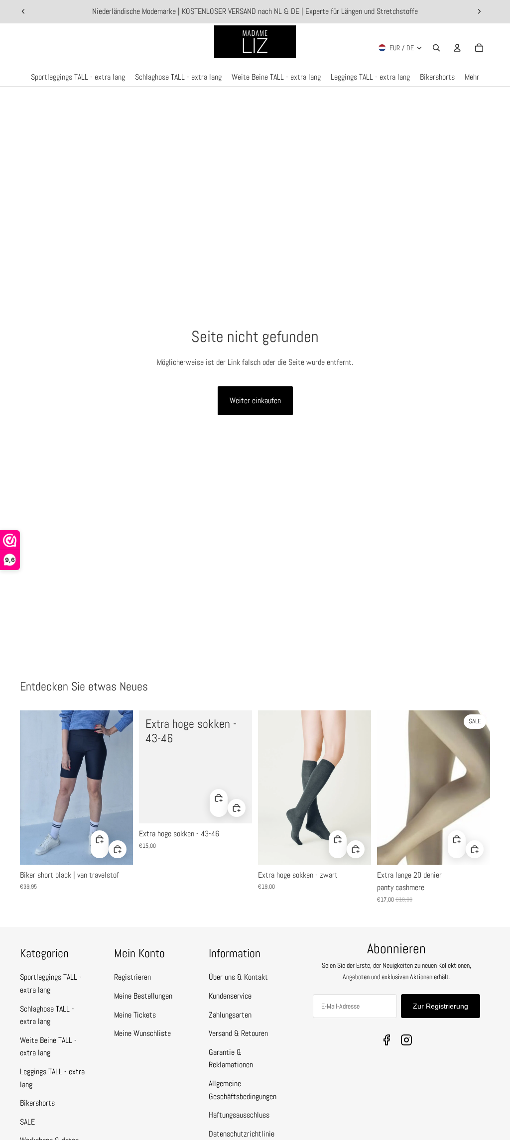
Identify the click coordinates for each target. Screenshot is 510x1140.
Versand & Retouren (238, 1033)
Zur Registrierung (440, 1006)
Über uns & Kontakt (238, 977)
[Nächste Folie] (479, 11)
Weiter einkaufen (255, 400)
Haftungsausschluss (239, 1115)
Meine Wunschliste (142, 1033)
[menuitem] (472, 77)
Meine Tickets (135, 1015)
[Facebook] (386, 1040)
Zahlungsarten (230, 1015)
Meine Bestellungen (143, 996)
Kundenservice (230, 996)
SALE (27, 1122)
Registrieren (132, 977)
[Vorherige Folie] (23, 11)
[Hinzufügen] (118, 849)
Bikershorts (37, 1103)
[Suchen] (436, 48)
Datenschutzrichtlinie (241, 1134)
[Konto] (457, 48)
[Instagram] (406, 1040)
